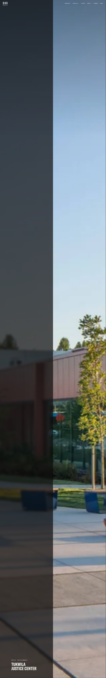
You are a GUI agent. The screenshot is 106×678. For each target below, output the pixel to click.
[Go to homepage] (5, 3)
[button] (68, 3)
